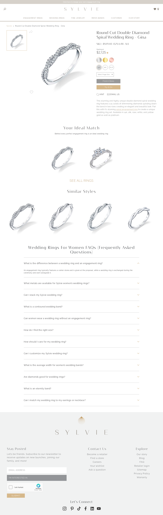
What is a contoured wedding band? (43, 306)
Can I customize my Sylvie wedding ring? (46, 353)
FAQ (141, 462)
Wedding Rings (57, 18)
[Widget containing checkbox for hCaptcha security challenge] (25, 487)
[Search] (5, 9)
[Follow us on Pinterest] (72, 508)
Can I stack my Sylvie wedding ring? (43, 295)
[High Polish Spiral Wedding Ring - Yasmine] (139, 220)
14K (99, 67)
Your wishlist (97, 466)
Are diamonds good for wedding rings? (44, 377)
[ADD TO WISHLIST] (31, 92)
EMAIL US (114, 94)
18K (105, 67)
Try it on (108, 87)
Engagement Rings (33, 18)
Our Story (134, 18)
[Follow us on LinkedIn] (92, 508)
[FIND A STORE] (158, 9)
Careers (97, 462)
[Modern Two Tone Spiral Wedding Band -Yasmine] (101, 220)
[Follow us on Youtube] (99, 508)
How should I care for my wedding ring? (45, 341)
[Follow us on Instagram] (64, 508)
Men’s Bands (98, 18)
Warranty (142, 477)
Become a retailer (97, 454)
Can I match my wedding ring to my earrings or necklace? (55, 400)
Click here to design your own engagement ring (81, 2)
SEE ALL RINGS (81, 180)
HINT (102, 94)
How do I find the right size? (39, 330)
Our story (142, 454)
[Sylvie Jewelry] (81, 9)
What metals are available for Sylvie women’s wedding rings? (56, 283)
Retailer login (142, 466)
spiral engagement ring (127, 109)
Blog (142, 458)
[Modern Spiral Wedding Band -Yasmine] (62, 220)
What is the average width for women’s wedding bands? (54, 365)
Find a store (97, 458)
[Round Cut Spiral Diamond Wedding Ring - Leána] (24, 220)
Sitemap (142, 469)
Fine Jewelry (78, 18)
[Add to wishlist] (155, 9)
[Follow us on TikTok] (79, 509)
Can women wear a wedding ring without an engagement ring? (57, 318)
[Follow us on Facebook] (85, 508)
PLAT (111, 67)
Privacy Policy (142, 473)
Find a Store (108, 81)
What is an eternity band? (37, 388)
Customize (116, 18)
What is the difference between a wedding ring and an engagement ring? (63, 263)
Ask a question (97, 469)
